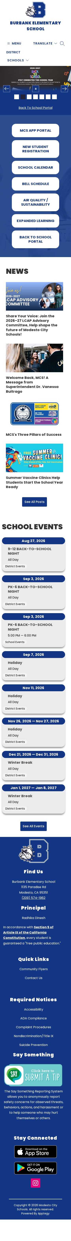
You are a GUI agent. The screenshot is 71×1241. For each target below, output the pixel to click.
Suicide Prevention (33, 1056)
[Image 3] (29, 96)
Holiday (15, 674)
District (13, 52)
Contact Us (33, 989)
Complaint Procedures (33, 1038)
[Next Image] (64, 88)
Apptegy (44, 1225)
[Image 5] (41, 96)
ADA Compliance (33, 1029)
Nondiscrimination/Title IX (33, 1047)
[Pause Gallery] (35, 88)
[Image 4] (35, 96)
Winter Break (20, 773)
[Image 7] (54, 96)
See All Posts (34, 513)
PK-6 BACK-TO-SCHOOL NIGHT (30, 600)
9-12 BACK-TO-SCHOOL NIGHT (29, 562)
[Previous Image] (6, 88)
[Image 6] (48, 96)
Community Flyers (34, 980)
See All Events (33, 837)
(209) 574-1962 (33, 909)
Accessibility (33, 1021)
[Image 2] (23, 96)
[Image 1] (16, 96)
